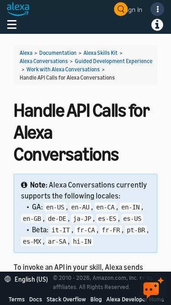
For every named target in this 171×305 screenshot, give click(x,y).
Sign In (132, 9)
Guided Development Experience (113, 61)
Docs (35, 299)
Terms (17, 299)
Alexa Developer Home (135, 299)
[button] (28, 278)
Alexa (26, 52)
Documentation (58, 52)
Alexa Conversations (44, 61)
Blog (96, 299)
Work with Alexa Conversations (63, 69)
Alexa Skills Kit (100, 52)
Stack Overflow (66, 299)
